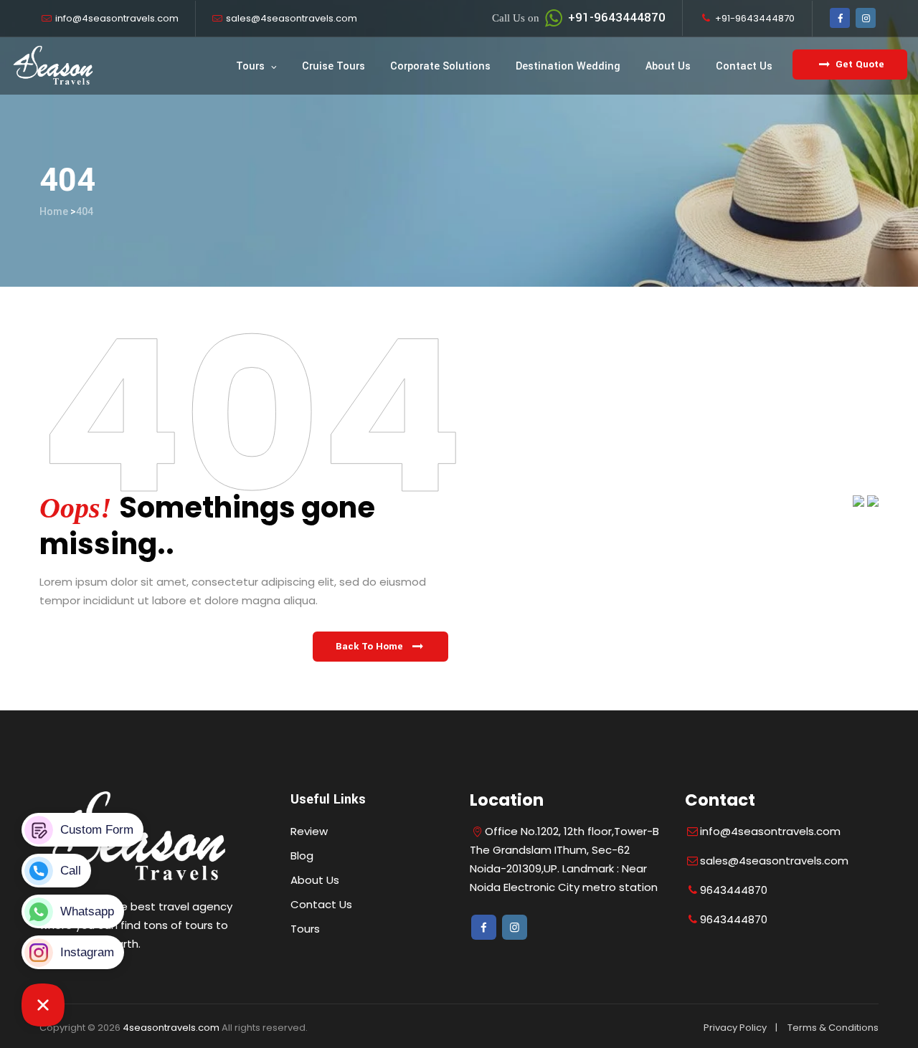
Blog (301, 855)
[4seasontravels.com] (53, 66)
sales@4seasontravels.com (291, 18)
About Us (668, 66)
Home (53, 211)
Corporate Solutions (440, 66)
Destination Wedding (568, 66)
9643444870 (733, 889)
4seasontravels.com (171, 1027)
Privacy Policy (735, 1027)
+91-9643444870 (579, 18)
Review (309, 831)
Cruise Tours (333, 66)
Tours (250, 66)
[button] (380, 647)
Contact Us (744, 66)
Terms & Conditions (833, 1027)
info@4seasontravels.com (117, 18)
